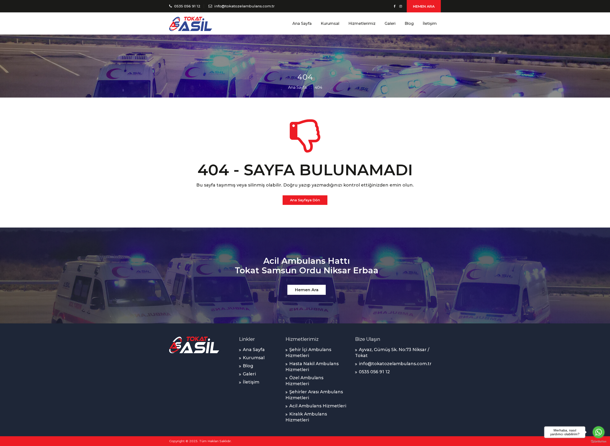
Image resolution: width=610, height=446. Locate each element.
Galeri (390, 23)
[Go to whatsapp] (599, 432)
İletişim (430, 23)
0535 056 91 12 (187, 6)
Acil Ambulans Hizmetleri (317, 406)
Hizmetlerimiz (362, 23)
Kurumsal (330, 23)
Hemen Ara (306, 289)
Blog (409, 23)
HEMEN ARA (424, 6)
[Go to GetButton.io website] (598, 441)
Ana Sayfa (302, 23)
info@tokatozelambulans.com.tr (244, 6)
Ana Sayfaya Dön (305, 200)
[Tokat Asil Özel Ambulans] (190, 23)
